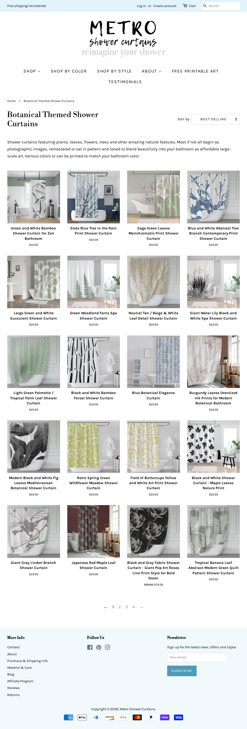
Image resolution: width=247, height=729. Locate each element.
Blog (10, 674)
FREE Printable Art (195, 71)
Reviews (13, 688)
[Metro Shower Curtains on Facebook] (90, 648)
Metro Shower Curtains (137, 709)
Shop (30, 71)
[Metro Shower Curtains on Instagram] (107, 648)
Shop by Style (114, 71)
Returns (13, 695)
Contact (13, 647)
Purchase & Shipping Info (27, 661)
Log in (141, 6)
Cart (192, 6)
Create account (164, 6)
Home (11, 101)
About (150, 71)
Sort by (183, 119)
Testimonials (125, 81)
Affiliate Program (20, 681)
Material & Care (19, 668)
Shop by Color (69, 71)
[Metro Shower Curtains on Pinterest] (98, 648)
